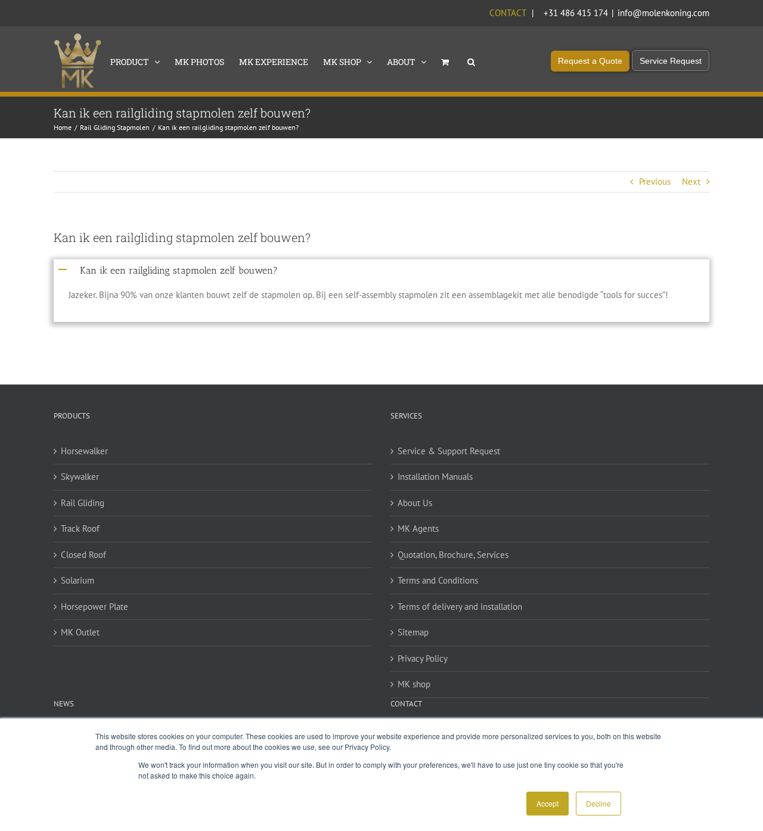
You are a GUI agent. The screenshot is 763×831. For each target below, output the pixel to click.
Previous (655, 181)
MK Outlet (80, 632)
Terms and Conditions (438, 580)
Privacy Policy (423, 658)
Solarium (77, 580)
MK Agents (418, 528)
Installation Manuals (435, 476)
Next (691, 181)
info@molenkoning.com (663, 12)
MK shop (414, 684)
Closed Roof (83, 554)
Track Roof (80, 528)
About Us (415, 502)
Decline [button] (598, 803)
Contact (507, 12)
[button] (471, 61)
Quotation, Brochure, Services (453, 554)
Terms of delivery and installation (460, 606)
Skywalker (80, 476)
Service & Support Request (449, 451)
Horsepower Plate (94, 606)
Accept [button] (547, 803)
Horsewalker (84, 451)
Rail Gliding (82, 502)
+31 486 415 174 (576, 12)
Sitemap (413, 632)
